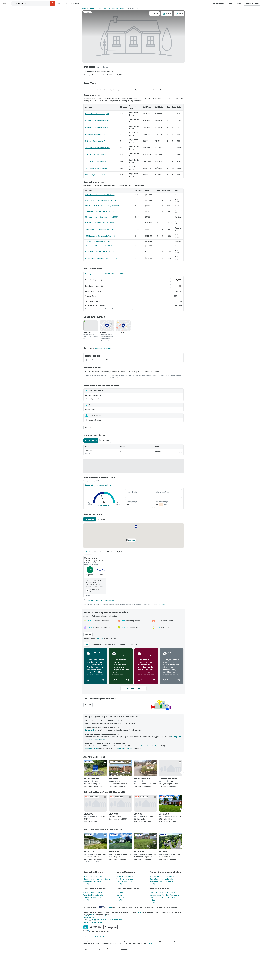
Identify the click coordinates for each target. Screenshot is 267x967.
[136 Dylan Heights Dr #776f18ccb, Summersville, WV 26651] (170, 768)
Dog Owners (110, 644)
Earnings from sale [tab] (92, 274)
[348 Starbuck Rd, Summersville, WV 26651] (170, 803)
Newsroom (125, 935)
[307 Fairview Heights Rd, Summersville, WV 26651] (145, 841)
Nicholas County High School (145, 746)
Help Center (124, 949)
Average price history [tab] (104, 485)
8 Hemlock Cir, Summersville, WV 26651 (100, 222)
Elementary (98, 552)
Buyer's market (104, 505)
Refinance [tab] (123, 274)
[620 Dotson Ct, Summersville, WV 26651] (145, 768)
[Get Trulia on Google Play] (110, 927)
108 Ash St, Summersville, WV (96, 155)
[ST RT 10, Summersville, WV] (95, 803)
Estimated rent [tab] (109, 274)
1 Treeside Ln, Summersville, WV (97, 114)
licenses (139, 912)
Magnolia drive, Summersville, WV (97, 134)
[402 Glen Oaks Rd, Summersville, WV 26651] (170, 841)
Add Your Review (133, 688)
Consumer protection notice (115, 919)
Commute (133, 644)
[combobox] (33, 3)
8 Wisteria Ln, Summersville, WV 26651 (99, 251)
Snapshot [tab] (89, 485)
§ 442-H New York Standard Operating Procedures (97, 915)
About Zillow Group (98, 935)
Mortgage (75, 3)
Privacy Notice (167, 935)
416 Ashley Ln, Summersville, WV (97, 148)
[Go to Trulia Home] (6, 3)
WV (105, 8)
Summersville (113, 8)
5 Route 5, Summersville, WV (95, 141)
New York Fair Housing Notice (91, 917)
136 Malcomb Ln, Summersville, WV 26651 (100, 236)
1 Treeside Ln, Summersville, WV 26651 (99, 211)
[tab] (90, 440)
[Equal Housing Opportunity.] (107, 949)
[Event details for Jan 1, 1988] (180, 452)
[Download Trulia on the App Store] (95, 927)
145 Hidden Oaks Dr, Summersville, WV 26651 (102, 206)
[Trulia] (85, 927)
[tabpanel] (133, 294)
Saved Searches (234, 3)
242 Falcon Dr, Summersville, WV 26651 (99, 195)
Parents (122, 644)
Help (161, 935)
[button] (52, 3)
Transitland (109, 907)
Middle (110, 552)
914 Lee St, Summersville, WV (96, 175)
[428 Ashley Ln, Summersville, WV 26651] (120, 841)
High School (121, 552)
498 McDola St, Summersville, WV (97, 168)
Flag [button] (102, 680)
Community (96, 644)
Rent (65, 3)
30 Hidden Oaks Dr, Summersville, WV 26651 (101, 217)
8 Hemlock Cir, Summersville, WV (97, 121)
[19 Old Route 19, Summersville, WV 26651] (120, 803)
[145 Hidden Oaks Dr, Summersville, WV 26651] (95, 841)
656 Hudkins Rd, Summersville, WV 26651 (100, 200)
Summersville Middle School (124, 748)
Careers (119, 935)
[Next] (182, 772)
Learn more (162, 604)
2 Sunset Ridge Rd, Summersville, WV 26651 (101, 258)
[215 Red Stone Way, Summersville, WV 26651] (95, 768)
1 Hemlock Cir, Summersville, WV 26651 (99, 229)
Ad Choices (175, 935)
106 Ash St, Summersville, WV (96, 161)
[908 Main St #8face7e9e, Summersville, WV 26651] (120, 768)
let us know (149, 943)
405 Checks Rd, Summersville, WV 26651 (100, 246)
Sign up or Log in (252, 3)
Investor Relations (133, 935)
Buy (58, 3)
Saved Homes (218, 3)
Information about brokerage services (97, 919)
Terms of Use (143, 935)
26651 (122, 8)
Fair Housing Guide (110, 935)
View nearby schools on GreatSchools (100, 600)
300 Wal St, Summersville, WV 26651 (98, 242)
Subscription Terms (153, 935)
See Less (89, 428)
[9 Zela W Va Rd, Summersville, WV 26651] (145, 803)
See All (89, 635)
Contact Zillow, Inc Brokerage (92, 922)
